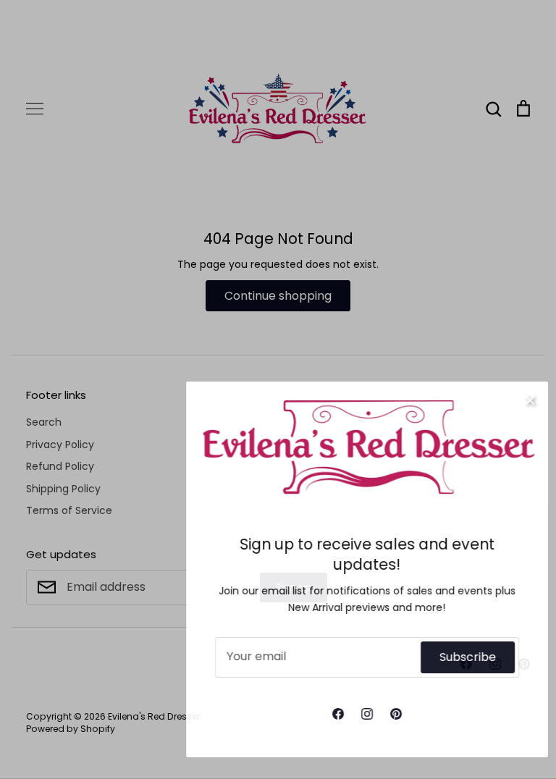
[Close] (516, 400)
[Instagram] (353, 713)
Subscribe (454, 657)
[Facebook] (324, 713)
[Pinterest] (382, 713)
